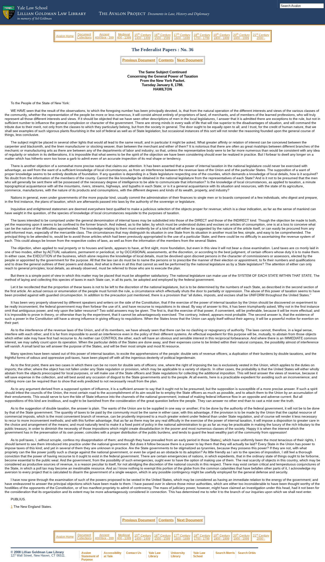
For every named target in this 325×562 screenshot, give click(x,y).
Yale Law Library (154, 554)
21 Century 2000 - (261, 36)
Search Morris (225, 553)
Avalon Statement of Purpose (90, 556)
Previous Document (138, 60)
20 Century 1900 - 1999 (241, 36)
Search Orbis (247, 553)
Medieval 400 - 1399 (124, 36)
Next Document (190, 60)
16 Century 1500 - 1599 (162, 36)
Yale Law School (199, 554)
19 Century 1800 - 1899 (221, 36)
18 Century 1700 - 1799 (202, 36)
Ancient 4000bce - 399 (104, 36)
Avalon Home (65, 36)
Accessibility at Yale (112, 554)
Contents (166, 60)
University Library (178, 554)
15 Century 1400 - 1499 (142, 36)
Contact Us (133, 553)
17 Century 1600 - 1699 (182, 36)
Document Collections (84, 36)
